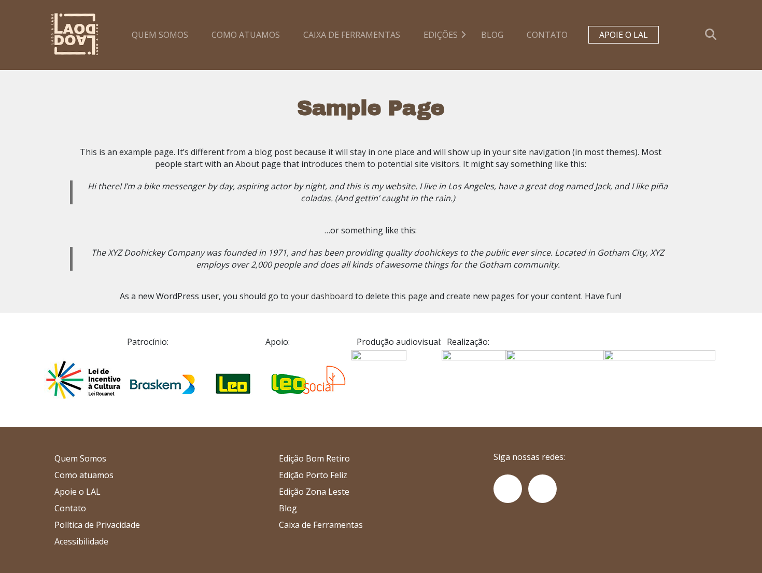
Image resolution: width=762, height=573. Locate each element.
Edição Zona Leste (314, 491)
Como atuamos (245, 34)
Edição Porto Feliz (313, 475)
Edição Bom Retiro (314, 458)
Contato (547, 34)
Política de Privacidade (97, 524)
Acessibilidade (81, 541)
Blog (492, 34)
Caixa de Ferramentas (321, 524)
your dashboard (322, 296)
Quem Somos (160, 34)
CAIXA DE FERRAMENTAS (351, 34)
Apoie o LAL (623, 34)
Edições (441, 34)
